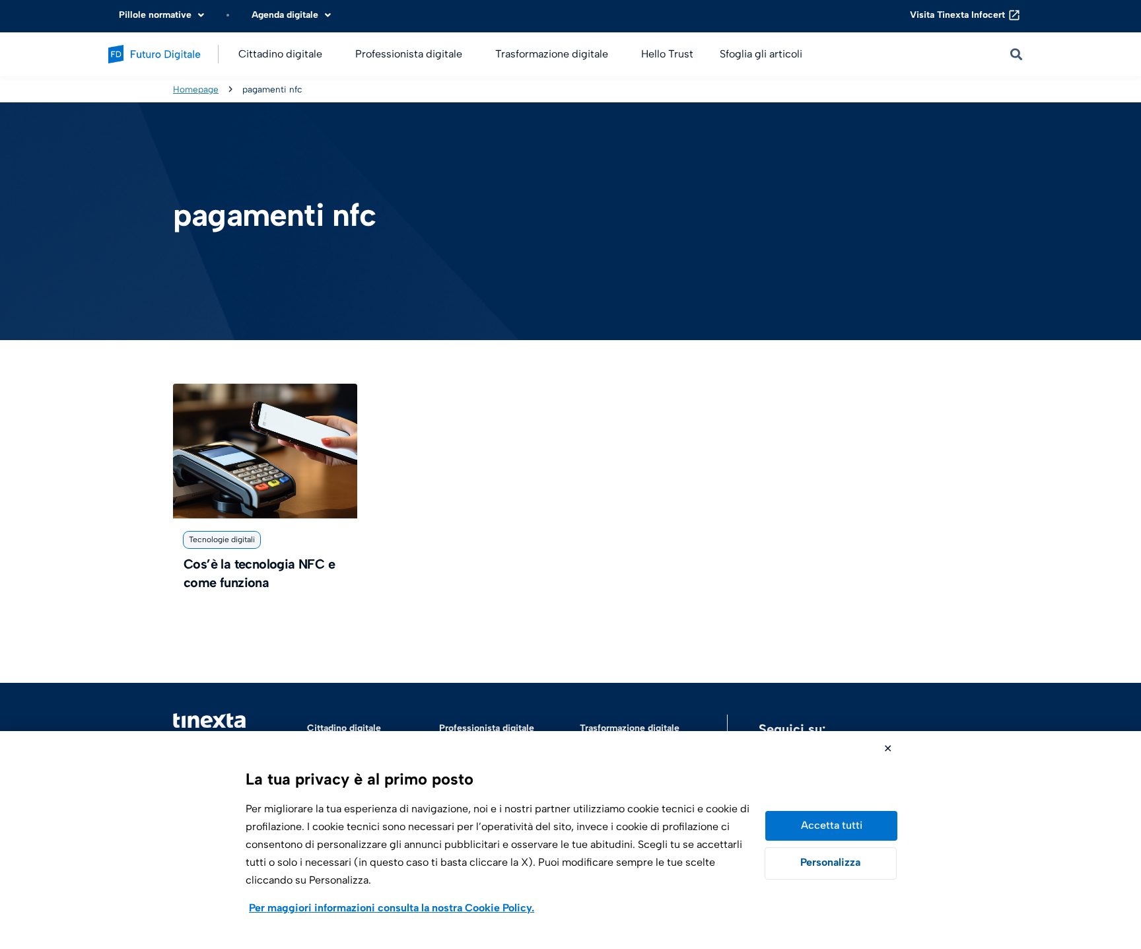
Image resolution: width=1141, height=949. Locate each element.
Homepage (196, 89)
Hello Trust (667, 54)
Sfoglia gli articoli (761, 54)
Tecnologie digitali (222, 539)
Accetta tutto (831, 826)
